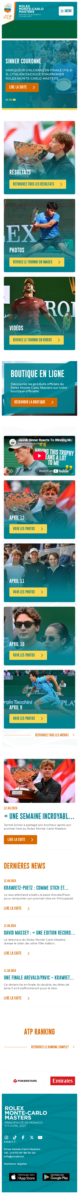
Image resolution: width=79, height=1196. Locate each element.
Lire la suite (18, 87)
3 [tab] (14, 100)
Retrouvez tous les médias (52, 735)
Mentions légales (15, 1163)
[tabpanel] (39, 75)
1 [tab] (7, 100)
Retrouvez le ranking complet (50, 1047)
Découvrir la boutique (29, 402)
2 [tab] (10, 100)
